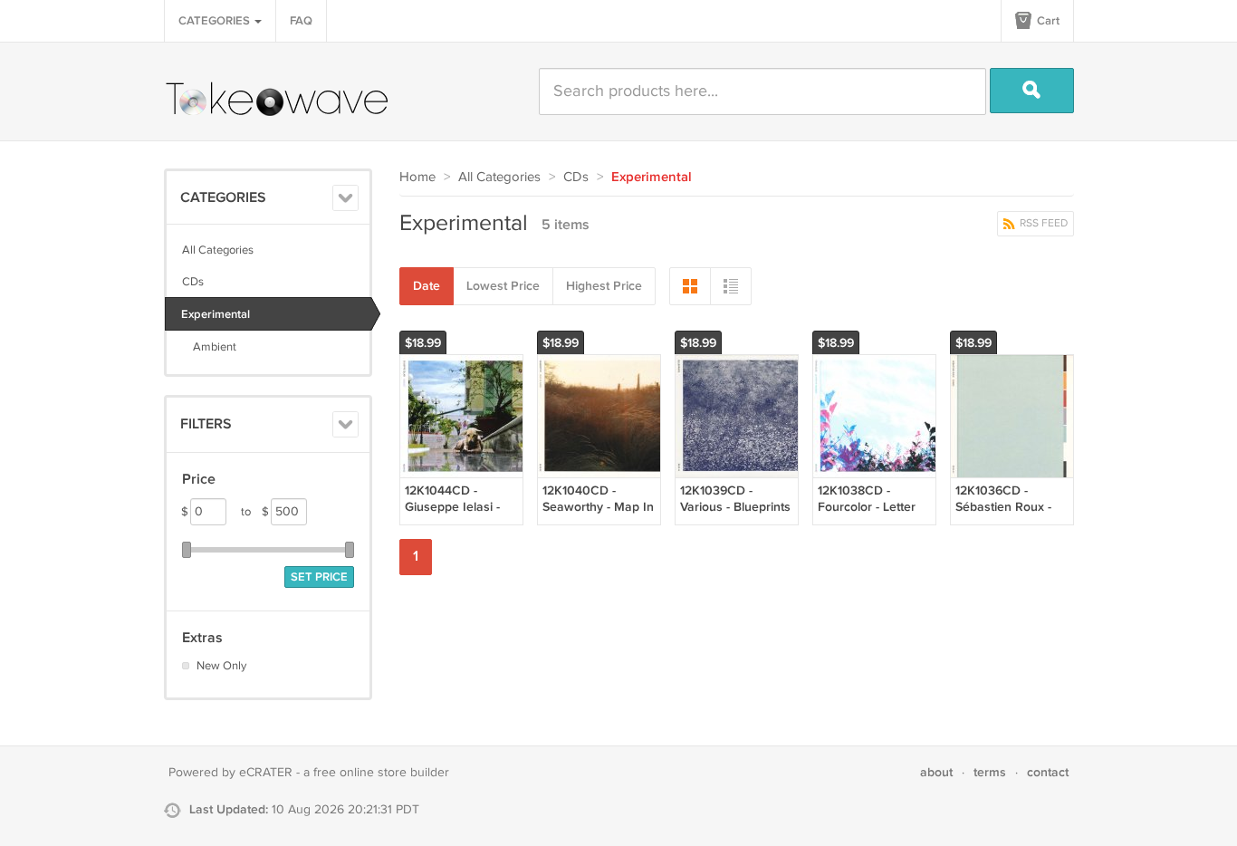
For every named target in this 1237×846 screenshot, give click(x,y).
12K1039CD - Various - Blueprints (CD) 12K (735, 507)
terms (989, 772)
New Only (221, 666)
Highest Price (604, 285)
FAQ (301, 21)
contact (1048, 772)
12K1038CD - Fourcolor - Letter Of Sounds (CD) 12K (874, 507)
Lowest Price (503, 285)
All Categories (218, 250)
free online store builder (381, 772)
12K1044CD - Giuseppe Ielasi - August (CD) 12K (452, 507)
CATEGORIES (215, 21)
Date (426, 285)
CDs (193, 281)
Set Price (319, 577)
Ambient (209, 347)
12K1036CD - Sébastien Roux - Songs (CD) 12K (1003, 507)
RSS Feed (1042, 223)
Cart (1047, 21)
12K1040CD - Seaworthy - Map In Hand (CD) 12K (598, 507)
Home (417, 177)
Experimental (215, 314)
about (936, 772)
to (255, 512)
